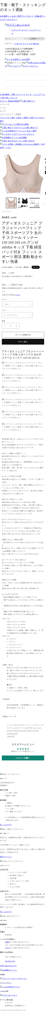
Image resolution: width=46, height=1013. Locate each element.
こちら (17, 295)
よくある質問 (24, 59)
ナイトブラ (27, 44)
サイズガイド (27, 16)
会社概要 (4, 16)
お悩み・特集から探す (25, 117)
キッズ (29, 30)
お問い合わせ (28, 141)
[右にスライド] (43, 203)
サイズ (4, 299)
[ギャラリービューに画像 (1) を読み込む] (11, 203)
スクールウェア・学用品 (10, 114)
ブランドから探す (7, 117)
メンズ (3, 108)
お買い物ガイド (31, 127)
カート (18, 66)
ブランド (10, 98)
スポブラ (18, 44)
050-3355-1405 (10, 961)
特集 (7, 94)
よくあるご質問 (14, 16)
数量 (3, 321)
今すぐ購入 (23, 342)
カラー (4, 310)
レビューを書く (23, 758)
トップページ (6, 211)
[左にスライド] (2, 203)
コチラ (7, 948)
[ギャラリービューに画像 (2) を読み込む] (23, 203)
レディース (16, 30)
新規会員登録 (14, 101)
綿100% (36, 44)
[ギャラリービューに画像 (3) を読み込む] (34, 203)
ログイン (34, 66)
